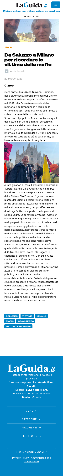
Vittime (27, 316)
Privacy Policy (20, 457)
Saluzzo (12, 316)
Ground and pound (18, 326)
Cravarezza (26, 321)
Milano (41, 316)
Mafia (10, 321)
